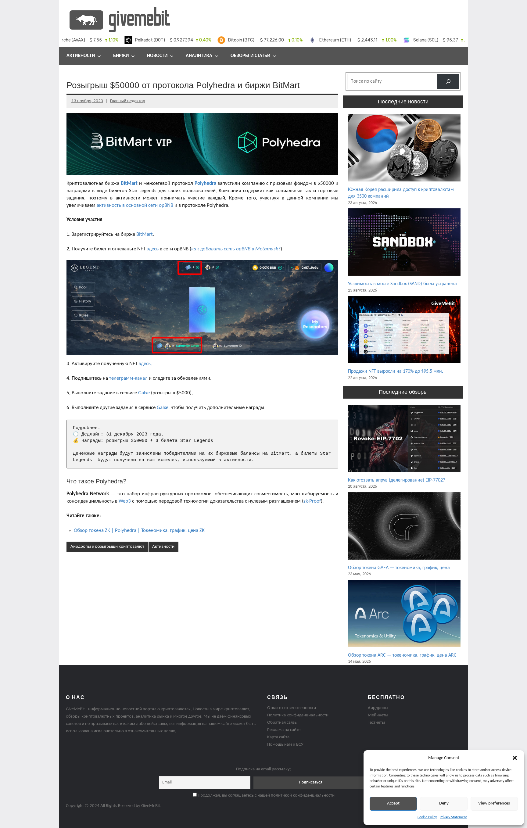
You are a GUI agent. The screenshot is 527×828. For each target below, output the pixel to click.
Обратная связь (282, 722)
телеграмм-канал (128, 378)
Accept (393, 803)
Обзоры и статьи (250, 55)
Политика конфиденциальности (297, 715)
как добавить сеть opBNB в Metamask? (236, 249)
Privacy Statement (453, 817)
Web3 (125, 501)
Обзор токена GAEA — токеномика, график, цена (399, 567)
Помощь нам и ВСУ (285, 744)
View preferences (494, 803)
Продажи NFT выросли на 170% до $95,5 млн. (395, 371)
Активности (163, 546)
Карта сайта (278, 737)
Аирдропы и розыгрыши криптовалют (107, 546)
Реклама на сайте (283, 730)
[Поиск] (448, 81)
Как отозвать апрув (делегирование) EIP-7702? (396, 480)
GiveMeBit (150, 806)
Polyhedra (205, 183)
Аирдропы (378, 708)
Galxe (144, 393)
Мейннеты (378, 715)
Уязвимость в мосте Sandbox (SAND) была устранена (402, 283)
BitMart (129, 183)
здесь (153, 249)
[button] (515, 758)
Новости (157, 55)
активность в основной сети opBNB (135, 205)
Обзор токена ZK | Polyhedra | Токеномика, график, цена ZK (139, 530)
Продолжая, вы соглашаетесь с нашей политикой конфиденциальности (266, 795)
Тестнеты (376, 722)
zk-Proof (312, 501)
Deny (444, 803)
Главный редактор (127, 101)
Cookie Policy (427, 817)
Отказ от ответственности (291, 708)
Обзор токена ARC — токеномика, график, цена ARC (402, 655)
